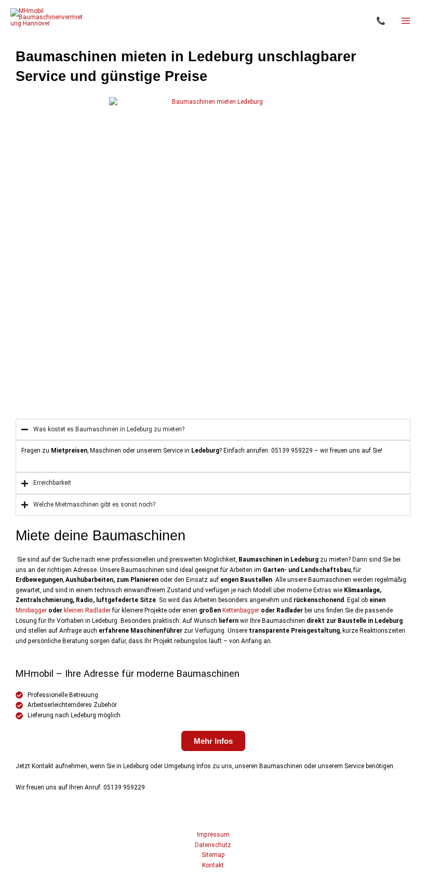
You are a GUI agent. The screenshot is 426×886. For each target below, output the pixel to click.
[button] (380, 21)
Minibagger (31, 610)
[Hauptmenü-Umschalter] (406, 21)
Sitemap (213, 854)
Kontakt (213, 865)
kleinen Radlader (87, 610)
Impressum (213, 834)
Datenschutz (213, 845)
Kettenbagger (240, 610)
